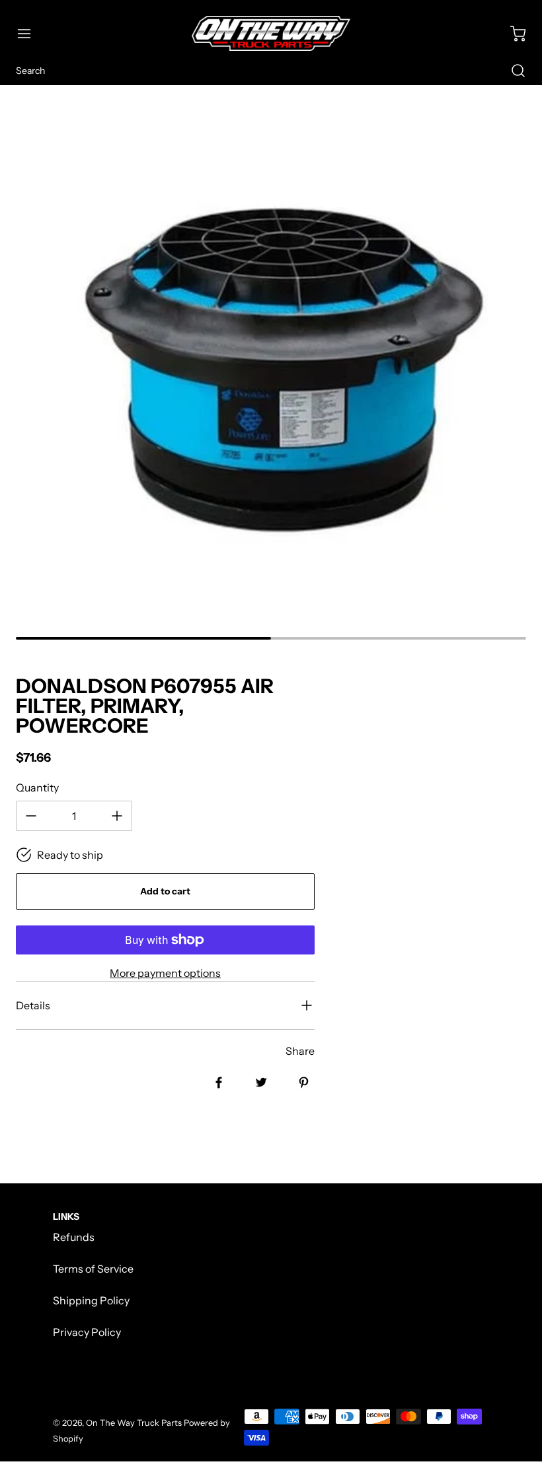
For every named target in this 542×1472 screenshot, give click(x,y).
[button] (30, 33)
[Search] (511, 70)
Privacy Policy (87, 1332)
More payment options (165, 973)
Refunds (74, 1237)
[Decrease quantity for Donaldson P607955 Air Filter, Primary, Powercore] (31, 815)
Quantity (37, 787)
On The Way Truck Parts (134, 1423)
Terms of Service (93, 1268)
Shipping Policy (91, 1300)
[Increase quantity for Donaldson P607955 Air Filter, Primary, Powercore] (117, 815)
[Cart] (511, 33)
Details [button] (33, 1005)
